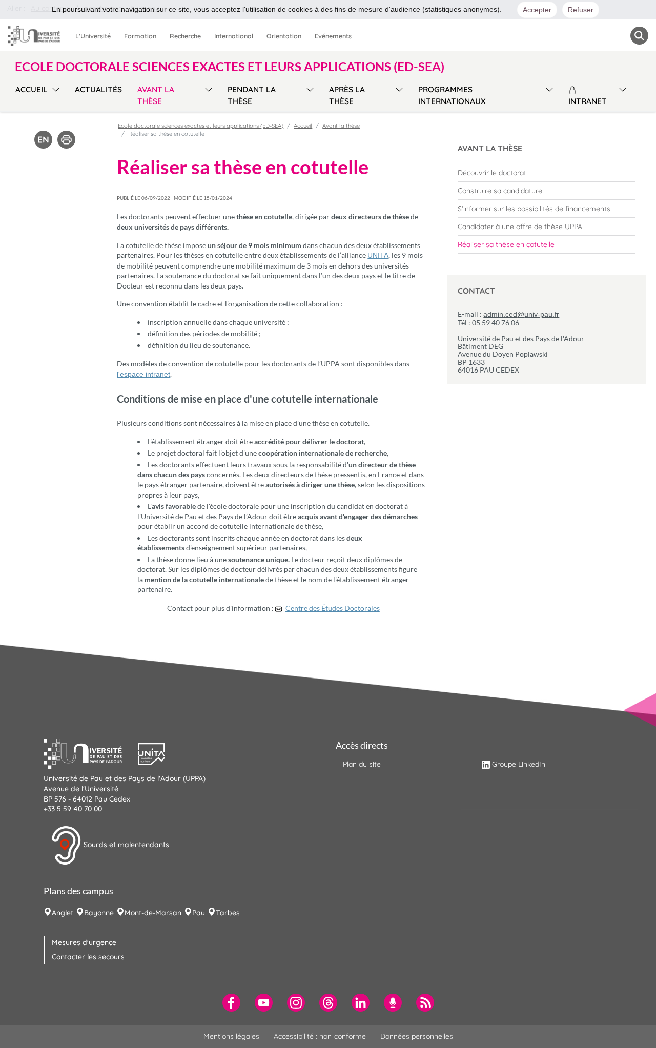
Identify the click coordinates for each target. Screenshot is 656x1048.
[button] (91, 752)
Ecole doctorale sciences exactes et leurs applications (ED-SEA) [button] (229, 66)
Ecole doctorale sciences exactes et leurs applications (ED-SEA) (200, 125)
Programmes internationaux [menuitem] (452, 95)
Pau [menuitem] (198, 912)
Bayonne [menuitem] (99, 912)
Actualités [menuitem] (98, 89)
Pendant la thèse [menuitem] (252, 95)
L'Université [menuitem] (93, 36)
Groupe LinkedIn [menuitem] (518, 764)
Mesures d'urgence (84, 942)
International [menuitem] (233, 36)
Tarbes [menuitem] (228, 912)
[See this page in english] (43, 138)
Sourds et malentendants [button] (125, 844)
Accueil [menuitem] (31, 89)
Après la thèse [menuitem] (347, 95)
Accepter (537, 10)
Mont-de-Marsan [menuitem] (153, 912)
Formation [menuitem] (140, 36)
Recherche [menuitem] (185, 36)
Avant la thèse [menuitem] (155, 95)
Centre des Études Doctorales (332, 608)
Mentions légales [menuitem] (231, 1036)
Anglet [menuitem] (62, 912)
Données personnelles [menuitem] (416, 1036)
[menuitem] (547, 173)
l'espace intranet (143, 374)
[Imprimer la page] (66, 138)
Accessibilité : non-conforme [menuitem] (320, 1036)
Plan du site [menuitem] (362, 764)
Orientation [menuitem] (283, 36)
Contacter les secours (88, 956)
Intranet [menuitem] (587, 101)
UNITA (377, 255)
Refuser (580, 10)
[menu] (54, 94)
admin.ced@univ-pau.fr (521, 314)
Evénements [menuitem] (333, 36)
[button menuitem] (639, 36)
